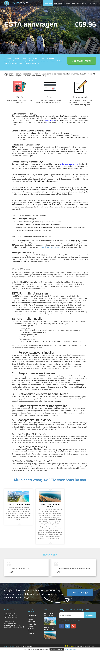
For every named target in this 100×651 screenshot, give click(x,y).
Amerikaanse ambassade (50, 247)
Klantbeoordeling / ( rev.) (84, 646)
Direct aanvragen (82, 60)
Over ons (31, 633)
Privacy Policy (32, 624)
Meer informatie (70, 649)
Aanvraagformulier (62, 3)
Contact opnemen (79, 3)
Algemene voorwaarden (32, 621)
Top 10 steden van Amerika (49, 614)
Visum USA (48, 3)
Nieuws (92, 3)
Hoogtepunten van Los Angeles (49, 628)
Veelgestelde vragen (32, 616)
